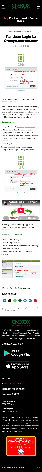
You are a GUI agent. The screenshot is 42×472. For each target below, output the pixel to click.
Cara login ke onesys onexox (15, 308)
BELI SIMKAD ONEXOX (14, 383)
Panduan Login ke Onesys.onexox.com (21, 38)
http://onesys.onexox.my (26, 127)
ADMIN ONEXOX (23, 46)
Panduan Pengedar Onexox (21, 31)
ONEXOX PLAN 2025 (16, 468)
